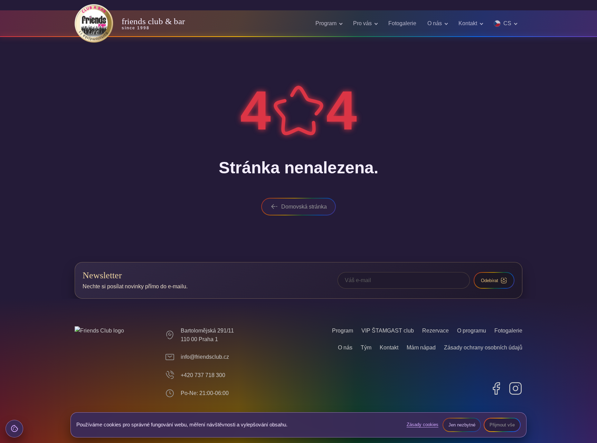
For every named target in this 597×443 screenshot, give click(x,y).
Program (326, 23)
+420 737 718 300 (203, 375)
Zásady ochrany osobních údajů (483, 347)
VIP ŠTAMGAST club (387, 331)
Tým (366, 347)
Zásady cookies (422, 424)
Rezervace (435, 331)
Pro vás (362, 23)
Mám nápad (421, 347)
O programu (471, 331)
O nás (434, 23)
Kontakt (467, 23)
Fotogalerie (402, 23)
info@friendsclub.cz (205, 357)
